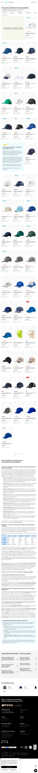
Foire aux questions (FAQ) (24, 734)
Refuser (13, 769)
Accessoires (3, 5)
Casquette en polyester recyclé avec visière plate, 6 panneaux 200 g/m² (6, 191)
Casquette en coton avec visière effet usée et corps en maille (30, 393)
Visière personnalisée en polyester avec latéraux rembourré (18, 84)
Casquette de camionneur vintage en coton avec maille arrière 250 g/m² (6, 418)
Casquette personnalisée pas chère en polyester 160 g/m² (7, 58)
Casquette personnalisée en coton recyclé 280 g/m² (30, 191)
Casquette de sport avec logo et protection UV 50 (30, 267)
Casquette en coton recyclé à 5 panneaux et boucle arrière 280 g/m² (18, 267)
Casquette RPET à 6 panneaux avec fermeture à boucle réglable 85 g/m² (30, 58)
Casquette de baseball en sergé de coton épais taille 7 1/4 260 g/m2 (30, 242)
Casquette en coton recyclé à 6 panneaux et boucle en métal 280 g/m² (19, 216)
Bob (25, 686)
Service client (22, 732)
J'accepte (9, 767)
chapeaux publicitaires (18, 522)
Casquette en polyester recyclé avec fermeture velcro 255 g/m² (18, 393)
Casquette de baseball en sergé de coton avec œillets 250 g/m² (18, 368)
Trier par (4, 12)
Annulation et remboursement (7, 735)
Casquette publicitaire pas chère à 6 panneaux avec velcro (6, 343)
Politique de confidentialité (25, 725)
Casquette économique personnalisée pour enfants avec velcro (18, 109)
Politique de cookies (23, 726)
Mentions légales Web (5, 725)
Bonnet (9, 686)
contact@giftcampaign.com (7, 711)
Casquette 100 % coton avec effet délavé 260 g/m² (30, 159)
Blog (21, 720)
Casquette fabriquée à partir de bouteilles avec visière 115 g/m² (17, 292)
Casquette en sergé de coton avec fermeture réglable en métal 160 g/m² (30, 418)
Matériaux (28, 12)
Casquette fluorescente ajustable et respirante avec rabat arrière (18, 343)
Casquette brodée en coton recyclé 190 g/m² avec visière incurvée (18, 317)
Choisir (4, 769)
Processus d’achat (4, 732)
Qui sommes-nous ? (5, 718)
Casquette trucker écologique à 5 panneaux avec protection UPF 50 (18, 58)
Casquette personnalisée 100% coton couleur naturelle (6, 216)
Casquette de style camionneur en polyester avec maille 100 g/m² (18, 191)
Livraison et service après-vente (7, 734)
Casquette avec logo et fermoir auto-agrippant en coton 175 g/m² (30, 33)
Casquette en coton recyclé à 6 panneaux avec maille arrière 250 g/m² (7, 317)
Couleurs (12, 12)
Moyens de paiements (5, 737)
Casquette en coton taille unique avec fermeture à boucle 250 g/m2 (6, 292)
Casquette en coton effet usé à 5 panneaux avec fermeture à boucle (30, 368)
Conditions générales (5, 726)
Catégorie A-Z (22, 718)
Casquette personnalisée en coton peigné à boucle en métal (6, 242)
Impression (20, 12)
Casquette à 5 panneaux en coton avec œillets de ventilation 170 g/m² (7, 84)
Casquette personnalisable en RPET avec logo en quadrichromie (30, 109)
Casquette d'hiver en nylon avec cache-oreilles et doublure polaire (6, 368)
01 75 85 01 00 (5, 709)
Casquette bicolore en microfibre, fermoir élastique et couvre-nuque (30, 343)
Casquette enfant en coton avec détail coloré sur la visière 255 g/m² (6, 443)
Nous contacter (4, 720)
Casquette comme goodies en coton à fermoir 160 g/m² (31, 317)
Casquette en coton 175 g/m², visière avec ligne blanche (30, 216)
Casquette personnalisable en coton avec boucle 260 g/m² (30, 134)
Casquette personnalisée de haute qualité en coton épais (6, 267)
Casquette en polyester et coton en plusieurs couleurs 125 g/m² (18, 418)
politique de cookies (12, 763)
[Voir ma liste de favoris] (36, 2)
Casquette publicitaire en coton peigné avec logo (6, 134)
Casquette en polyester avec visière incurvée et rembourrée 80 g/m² (30, 292)
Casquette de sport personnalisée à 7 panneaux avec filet (6, 109)
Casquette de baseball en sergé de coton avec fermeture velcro (6, 393)
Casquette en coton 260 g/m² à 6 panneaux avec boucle (18, 242)
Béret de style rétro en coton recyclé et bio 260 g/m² (30, 84)
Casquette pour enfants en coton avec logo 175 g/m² (18, 134)
